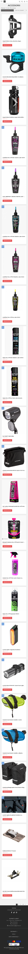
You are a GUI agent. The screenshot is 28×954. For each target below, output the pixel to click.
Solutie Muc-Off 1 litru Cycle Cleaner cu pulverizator (12, 578)
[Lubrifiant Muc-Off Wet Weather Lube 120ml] (14, 219)
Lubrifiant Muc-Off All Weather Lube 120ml (13, 277)
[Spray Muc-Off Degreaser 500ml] (14, 599)
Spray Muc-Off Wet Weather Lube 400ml (13, 357)
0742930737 (15, 923)
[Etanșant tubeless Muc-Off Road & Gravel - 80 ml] (14, 527)
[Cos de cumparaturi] (25, 1)
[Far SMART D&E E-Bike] (14, 420)
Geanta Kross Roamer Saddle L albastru (13, 753)
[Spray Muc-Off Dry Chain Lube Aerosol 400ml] (14, 381)
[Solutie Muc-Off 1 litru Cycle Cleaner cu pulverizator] (14, 563)
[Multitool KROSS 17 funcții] (14, 836)
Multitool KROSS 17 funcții (9, 851)
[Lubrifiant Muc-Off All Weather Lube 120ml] (14, 260)
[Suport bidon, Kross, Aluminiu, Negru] (14, 26)
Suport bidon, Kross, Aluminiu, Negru (12, 41)
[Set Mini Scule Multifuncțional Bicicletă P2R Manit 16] (14, 874)
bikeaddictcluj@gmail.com (15, 925)
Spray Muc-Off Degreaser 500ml (11, 613)
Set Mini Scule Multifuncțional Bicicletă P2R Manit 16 (13, 891)
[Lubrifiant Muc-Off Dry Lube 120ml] (14, 300)
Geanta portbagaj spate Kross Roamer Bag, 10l (13, 787)
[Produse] (2, 2)
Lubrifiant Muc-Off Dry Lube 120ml (11, 317)
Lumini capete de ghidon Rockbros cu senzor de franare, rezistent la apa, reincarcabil (12, 815)
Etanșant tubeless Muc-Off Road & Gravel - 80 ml (13, 542)
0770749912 (15, 922)
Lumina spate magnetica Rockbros (11, 649)
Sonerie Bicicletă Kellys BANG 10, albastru (13, 77)
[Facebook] (11, 912)
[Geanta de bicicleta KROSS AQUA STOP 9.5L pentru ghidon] (14, 456)
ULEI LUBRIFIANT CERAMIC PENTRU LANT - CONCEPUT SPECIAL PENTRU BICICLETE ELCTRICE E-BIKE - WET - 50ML (13, 196)
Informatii (13, 931)
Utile (13, 934)
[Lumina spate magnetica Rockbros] (14, 635)
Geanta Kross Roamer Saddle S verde (12, 719)
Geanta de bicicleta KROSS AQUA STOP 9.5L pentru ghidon (14, 470)
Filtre (7, 10)
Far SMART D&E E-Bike (8, 436)
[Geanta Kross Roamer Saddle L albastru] (14, 740)
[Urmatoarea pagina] (25, 904)
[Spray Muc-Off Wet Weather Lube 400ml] (14, 340)
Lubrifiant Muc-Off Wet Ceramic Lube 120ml (14, 157)
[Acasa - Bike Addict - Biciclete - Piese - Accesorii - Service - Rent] (7, 1)
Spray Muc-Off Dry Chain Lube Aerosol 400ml (12, 398)
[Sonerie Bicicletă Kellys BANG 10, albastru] (14, 62)
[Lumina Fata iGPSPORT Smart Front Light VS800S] (14, 671)
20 (23, 904)
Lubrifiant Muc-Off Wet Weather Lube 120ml (14, 236)
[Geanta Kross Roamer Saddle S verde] (14, 706)
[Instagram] (16, 912)
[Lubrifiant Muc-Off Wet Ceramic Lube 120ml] (14, 140)
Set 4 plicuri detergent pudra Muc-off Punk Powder (13, 506)
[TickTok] (14, 912)
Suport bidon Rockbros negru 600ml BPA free (13, 117)
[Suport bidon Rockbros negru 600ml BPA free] (14, 100)
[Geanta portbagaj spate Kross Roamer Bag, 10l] (14, 773)
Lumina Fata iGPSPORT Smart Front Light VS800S (13, 685)
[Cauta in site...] (27, 1)
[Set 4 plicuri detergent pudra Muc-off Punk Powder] (14, 491)
